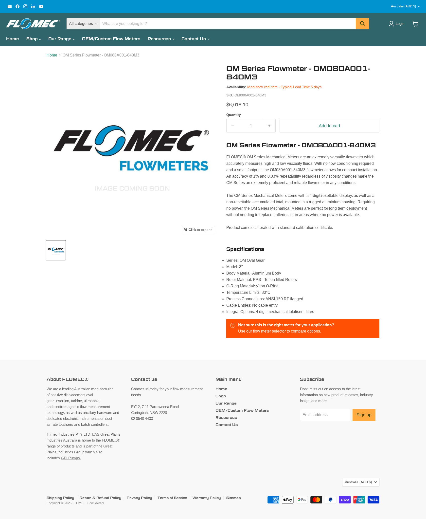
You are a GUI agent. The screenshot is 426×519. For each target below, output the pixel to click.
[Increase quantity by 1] (269, 126)
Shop (32, 39)
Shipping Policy (60, 498)
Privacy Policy (139, 498)
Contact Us (194, 39)
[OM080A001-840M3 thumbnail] (56, 250)
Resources (160, 39)
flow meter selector (269, 331)
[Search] (362, 23)
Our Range (60, 39)
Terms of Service (172, 498)
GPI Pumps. (71, 458)
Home (12, 39)
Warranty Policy (207, 498)
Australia (403, 6)
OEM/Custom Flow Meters (111, 39)
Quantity (233, 115)
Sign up (364, 414)
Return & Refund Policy (100, 498)
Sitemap (233, 498)
